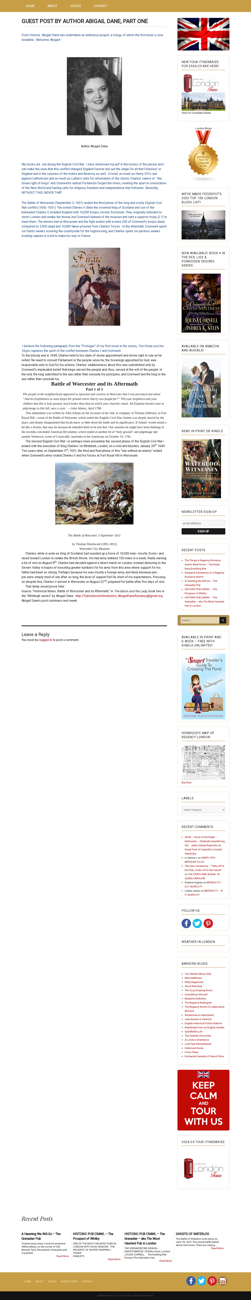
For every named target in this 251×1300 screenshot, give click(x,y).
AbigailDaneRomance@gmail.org (140, 596)
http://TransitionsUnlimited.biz (96, 596)
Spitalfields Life (193, 1031)
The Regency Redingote (198, 1002)
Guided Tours (69, 1281)
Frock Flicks (191, 1052)
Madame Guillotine (195, 998)
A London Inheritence (197, 1039)
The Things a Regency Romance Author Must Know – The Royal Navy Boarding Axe (203, 564)
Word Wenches (193, 986)
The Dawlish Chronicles (198, 1035)
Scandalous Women (196, 994)
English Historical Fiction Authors (203, 1023)
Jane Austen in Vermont (198, 1019)
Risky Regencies (194, 982)
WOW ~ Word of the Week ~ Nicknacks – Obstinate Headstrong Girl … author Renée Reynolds (205, 841)
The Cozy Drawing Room (199, 990)
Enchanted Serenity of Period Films (204, 1056)
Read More (62, 1256)
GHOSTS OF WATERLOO (192, 1234)
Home (30, 6)
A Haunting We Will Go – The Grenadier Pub (41, 1236)
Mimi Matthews (193, 977)
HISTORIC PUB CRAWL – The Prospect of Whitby (93, 1236)
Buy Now (187, 782)
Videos (75, 6)
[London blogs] (203, 156)
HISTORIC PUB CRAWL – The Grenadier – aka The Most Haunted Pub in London (204, 601)
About (52, 6)
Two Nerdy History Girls (198, 973)
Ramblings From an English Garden (204, 1027)
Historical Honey (194, 1048)
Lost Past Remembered (198, 1043)
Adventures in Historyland (199, 1015)
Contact (100, 6)
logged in (45, 640)
